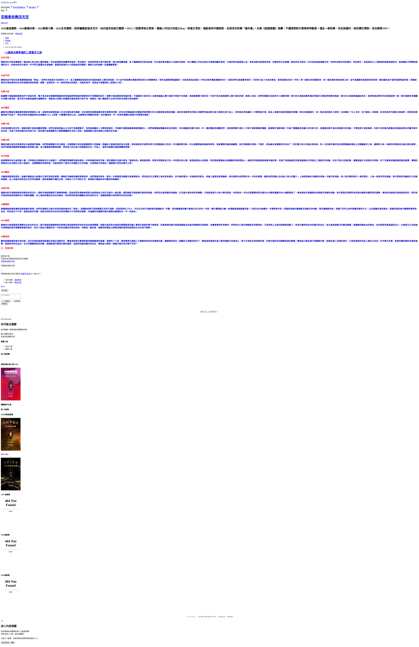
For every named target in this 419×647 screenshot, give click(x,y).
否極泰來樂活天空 (15, 17)
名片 (7, 43)
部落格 (7, 41)
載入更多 (4, 290)
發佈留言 (4, 304)
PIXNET (193, 616)
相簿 (7, 38)
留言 (28, 274)
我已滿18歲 (5, 643)
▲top (3, 286)
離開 (12, 643)
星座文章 (17, 282)
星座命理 (18, 34)
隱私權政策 (221, 616)
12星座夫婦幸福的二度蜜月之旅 (23, 52)
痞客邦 (23, 274)
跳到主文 (4, 23)
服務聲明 (230, 616)
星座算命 (17, 280)
